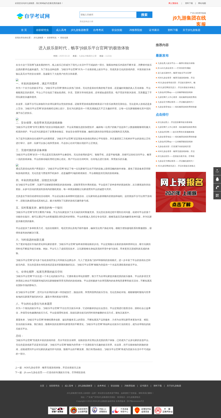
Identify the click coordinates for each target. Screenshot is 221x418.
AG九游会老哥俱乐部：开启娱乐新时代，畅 (176, 82)
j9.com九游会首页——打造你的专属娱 (174, 68)
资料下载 (189, 3)
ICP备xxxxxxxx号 (135, 401)
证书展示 (154, 30)
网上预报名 (173, 3)
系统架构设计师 (86, 21)
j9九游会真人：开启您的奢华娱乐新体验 (175, 122)
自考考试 (98, 30)
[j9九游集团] (39, 21)
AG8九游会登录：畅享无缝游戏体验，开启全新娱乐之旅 (52, 367)
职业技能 (117, 30)
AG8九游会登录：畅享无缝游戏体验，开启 (176, 78)
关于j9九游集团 (191, 30)
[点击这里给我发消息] (217, 179)
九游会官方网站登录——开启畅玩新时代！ (176, 102)
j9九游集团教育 (80, 30)
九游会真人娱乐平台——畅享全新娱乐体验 (176, 63)
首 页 (24, 30)
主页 (42, 386)
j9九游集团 (38, 38)
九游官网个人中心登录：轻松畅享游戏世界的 (177, 97)
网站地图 (202, 3)
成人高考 (61, 30)
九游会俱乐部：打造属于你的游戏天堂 (174, 146)
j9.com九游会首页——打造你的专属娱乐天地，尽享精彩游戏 (54, 372)
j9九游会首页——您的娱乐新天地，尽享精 (176, 156)
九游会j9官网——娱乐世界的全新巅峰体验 (176, 132)
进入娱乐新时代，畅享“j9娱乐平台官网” (175, 73)
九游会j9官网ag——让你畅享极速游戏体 (175, 92)
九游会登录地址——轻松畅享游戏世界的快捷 (177, 107)
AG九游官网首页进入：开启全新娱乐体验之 (176, 87)
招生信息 (64, 38)
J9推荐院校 (135, 30)
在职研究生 (42, 30)
